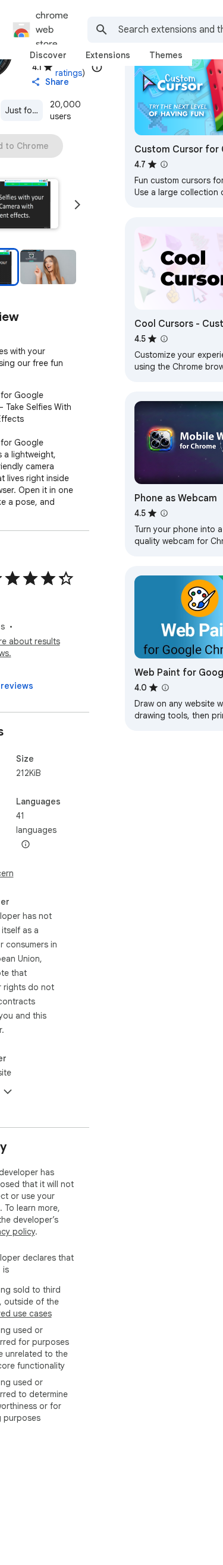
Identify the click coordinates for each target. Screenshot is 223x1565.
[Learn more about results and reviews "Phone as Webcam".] (164, 513)
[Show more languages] (25, 845)
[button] (48, 267)
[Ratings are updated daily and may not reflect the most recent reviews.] (97, 67)
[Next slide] (77, 205)
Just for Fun (24, 110)
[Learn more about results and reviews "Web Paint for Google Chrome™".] (165, 687)
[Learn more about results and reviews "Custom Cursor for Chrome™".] (164, 164)
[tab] (48, 55)
